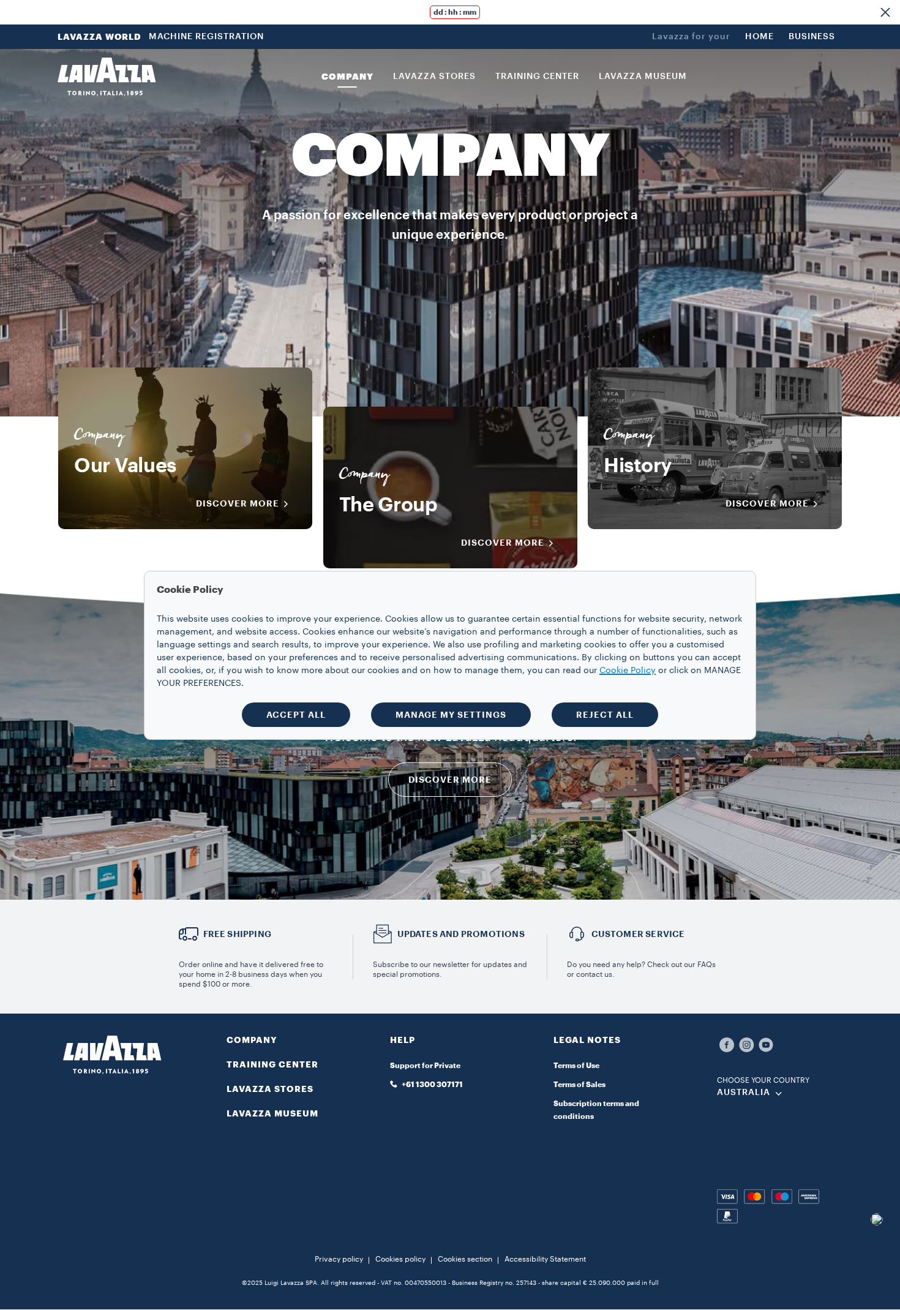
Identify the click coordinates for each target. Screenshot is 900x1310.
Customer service (638, 934)
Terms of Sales (579, 1084)
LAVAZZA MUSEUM (272, 1113)
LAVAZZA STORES (270, 1089)
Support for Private (425, 1065)
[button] (885, 12)
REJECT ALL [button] (605, 714)
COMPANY (252, 1040)
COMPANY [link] (347, 76)
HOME (759, 36)
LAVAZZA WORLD (99, 36)
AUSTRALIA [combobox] (743, 1092)
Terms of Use (576, 1065)
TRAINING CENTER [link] (537, 76)
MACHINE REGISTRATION (206, 36)
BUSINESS (812, 36)
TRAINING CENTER (272, 1064)
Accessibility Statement (545, 1259)
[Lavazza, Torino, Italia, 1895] (107, 76)
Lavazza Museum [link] (643, 76)
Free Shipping (237, 934)
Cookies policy (400, 1259)
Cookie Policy (627, 670)
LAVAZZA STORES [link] (434, 76)
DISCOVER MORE (237, 503)
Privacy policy (339, 1259)
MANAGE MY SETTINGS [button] (451, 714)
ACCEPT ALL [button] (296, 714)
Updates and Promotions (461, 934)
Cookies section (465, 1259)
